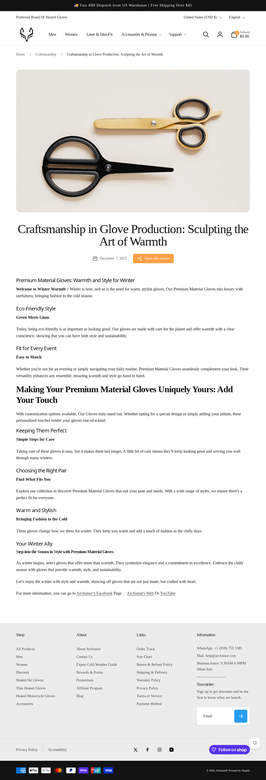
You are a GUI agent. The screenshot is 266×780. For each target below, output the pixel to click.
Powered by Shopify (239, 770)
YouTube (167, 593)
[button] (140, 35)
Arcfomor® (222, 770)
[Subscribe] (240, 716)
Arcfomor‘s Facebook (94, 593)
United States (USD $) (200, 17)
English (234, 17)
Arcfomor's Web (140, 593)
